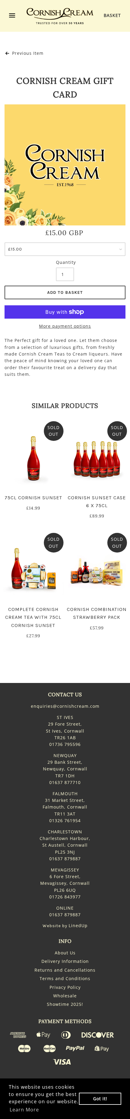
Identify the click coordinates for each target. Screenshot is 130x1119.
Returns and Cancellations (65, 970)
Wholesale (65, 996)
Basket (112, 15)
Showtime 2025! (65, 1004)
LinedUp (78, 925)
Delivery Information (65, 961)
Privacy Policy (65, 987)
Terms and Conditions (65, 978)
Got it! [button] (100, 1098)
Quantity (65, 262)
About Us (65, 953)
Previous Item (27, 53)
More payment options (65, 326)
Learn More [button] (24, 1109)
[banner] (60, 16)
